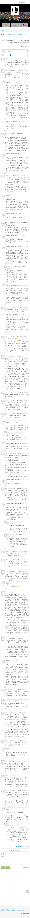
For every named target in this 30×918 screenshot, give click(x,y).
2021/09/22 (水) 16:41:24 (15, 551)
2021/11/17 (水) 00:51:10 (15, 592)
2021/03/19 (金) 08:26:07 (16, 246)
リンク (8, 586)
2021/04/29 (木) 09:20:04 (15, 336)
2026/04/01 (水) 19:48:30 (16, 809)
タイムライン (26, 846)
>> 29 (15, 268)
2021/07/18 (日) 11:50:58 (16, 479)
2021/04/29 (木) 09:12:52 (17, 266)
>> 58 (7, 750)
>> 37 (7, 423)
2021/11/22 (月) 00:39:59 (16, 443)
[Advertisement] (15, 889)
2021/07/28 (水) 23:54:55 (17, 534)
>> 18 (7, 83)
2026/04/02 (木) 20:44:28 (17, 824)
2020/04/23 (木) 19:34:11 (15, 58)
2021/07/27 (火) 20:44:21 (17, 522)
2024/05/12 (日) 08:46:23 (15, 701)
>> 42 (7, 505)
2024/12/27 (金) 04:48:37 (15, 761)
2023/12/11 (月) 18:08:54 (16, 660)
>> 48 (7, 584)
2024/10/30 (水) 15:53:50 (16, 749)
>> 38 (15, 433)
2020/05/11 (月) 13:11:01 (15, 175)
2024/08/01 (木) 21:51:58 (15, 712)
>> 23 (7, 197)
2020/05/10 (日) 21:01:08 (16, 153)
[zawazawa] (8, 2)
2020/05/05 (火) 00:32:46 (16, 82)
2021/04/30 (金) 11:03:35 (15, 356)
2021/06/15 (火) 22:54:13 (15, 392)
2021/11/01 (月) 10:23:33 (16, 583)
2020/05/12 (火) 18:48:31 (16, 196)
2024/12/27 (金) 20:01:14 (15, 775)
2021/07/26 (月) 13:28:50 (16, 503)
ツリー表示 (19, 846)
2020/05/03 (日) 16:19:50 (15, 70)
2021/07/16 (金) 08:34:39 (15, 413)
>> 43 (15, 523)
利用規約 (3, 909)
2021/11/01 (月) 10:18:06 (15, 571)
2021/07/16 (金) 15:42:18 (16, 422)
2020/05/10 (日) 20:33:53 (16, 121)
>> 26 (7, 237)
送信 (5, 867)
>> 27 (13, 315)
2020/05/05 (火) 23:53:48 (15, 133)
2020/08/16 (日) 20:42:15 (16, 213)
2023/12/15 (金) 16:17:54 (15, 689)
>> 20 (7, 155)
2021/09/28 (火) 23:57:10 (15, 559)
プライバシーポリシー (13, 909)
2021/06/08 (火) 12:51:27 (16, 285)
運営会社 (22, 910)
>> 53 (7, 662)
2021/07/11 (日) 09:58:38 (15, 400)
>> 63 (15, 825)
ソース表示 (21, 46)
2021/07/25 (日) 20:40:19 (15, 488)
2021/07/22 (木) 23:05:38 (17, 432)
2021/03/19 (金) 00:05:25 (16, 235)
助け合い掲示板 (5, 910)
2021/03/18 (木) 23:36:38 (15, 307)
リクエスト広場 (15, 910)
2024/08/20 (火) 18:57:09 (15, 740)
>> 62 (7, 810)
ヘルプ (21, 909)
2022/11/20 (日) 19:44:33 (15, 638)
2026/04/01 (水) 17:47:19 (15, 790)
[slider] (11, 55)
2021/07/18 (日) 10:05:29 (15, 453)
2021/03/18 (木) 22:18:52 (10, 225)
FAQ (26, 909)
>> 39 (7, 481)
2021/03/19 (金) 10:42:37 (16, 314)
